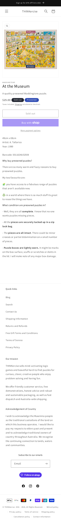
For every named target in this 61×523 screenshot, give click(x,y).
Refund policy (52, 507)
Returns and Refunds (16, 326)
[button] (6, 11)
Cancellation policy (22, 516)
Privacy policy (15, 512)
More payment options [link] (31, 130)
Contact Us (11, 311)
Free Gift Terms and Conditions (22, 333)
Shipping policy (48, 512)
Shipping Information (17, 318)
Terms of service (31, 512)
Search (9, 304)
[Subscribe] (46, 464)
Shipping (18, 104)
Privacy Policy (13, 347)
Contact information (41, 516)
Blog (8, 297)
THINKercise (10, 507)
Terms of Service (14, 340)
